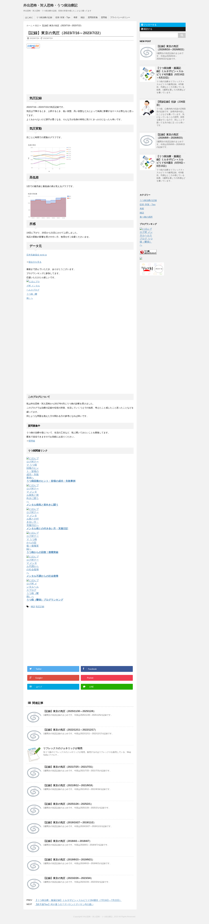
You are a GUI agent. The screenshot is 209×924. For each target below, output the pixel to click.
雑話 (83, 17)
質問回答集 (93, 17)
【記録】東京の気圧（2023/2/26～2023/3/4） (68, 878)
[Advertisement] (80, 71)
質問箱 (104, 17)
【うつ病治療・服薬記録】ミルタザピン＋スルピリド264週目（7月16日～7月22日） (78, 900)
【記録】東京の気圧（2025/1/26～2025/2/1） (68, 804)
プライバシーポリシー (120, 17)
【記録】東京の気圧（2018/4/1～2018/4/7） (67, 841)
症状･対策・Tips (62, 17)
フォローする (150, 24)
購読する (147, 29)
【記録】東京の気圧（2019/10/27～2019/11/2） (69, 822)
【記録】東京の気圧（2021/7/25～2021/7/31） (68, 767)
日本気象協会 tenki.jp (36, 255)
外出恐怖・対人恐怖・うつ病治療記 (50, 5)
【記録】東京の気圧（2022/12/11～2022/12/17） (70, 729)
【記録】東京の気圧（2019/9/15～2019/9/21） (68, 859)
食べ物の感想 (146, 217)
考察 (75, 17)
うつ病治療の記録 (44, 17)
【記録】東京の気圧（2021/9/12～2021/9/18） (68, 785)
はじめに (29, 17)
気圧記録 (40, 606)
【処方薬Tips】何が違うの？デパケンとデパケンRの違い (64, 904)
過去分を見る (35, 262)
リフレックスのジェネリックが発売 (62, 748)
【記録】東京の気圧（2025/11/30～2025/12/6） (69, 711)
